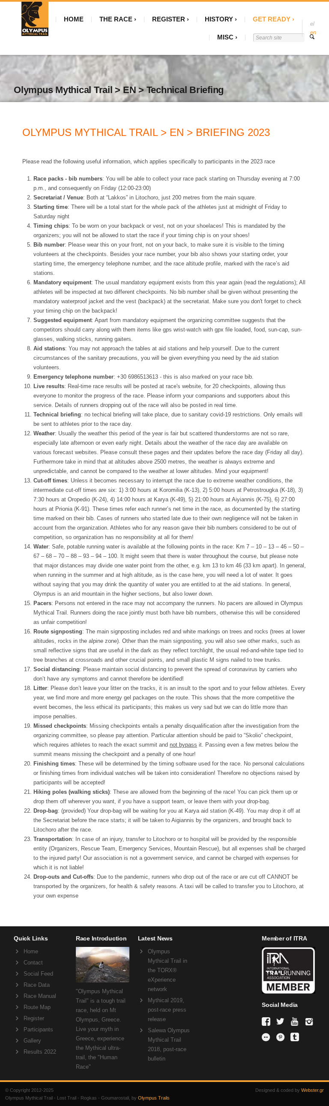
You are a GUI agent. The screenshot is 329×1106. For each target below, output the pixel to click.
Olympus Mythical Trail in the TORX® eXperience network (167, 970)
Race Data (37, 985)
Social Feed (38, 973)
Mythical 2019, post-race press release (167, 1009)
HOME (74, 19)
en (313, 32)
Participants (38, 1029)
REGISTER (168, 19)
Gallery (32, 1040)
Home (31, 951)
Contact (33, 962)
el (312, 24)
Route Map (37, 1007)
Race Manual (40, 996)
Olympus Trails (154, 1097)
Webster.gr (312, 1090)
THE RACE (115, 19)
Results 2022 (40, 1052)
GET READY (271, 19)
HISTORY (219, 19)
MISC (225, 37)
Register (34, 1018)
